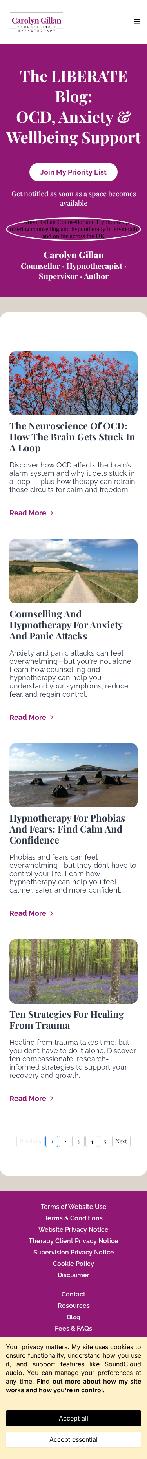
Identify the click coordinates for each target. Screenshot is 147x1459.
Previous (30, 1141)
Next (121, 1141)
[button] (135, 21)
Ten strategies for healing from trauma (66, 1019)
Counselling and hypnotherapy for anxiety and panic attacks (65, 624)
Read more (27, 513)
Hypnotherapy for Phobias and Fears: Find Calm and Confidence (67, 828)
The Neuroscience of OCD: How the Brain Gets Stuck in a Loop (72, 436)
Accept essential (73, 1439)
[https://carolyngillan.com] (36, 22)
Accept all (73, 1418)
